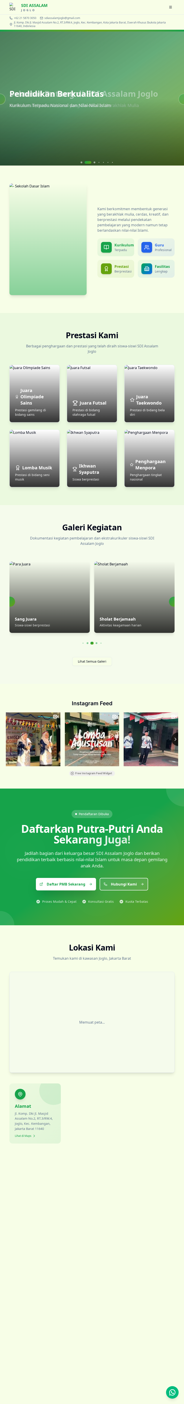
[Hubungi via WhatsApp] (172, 1392)
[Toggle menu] (170, 7)
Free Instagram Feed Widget (93, 773)
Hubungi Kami (124, 884)
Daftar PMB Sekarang (66, 884)
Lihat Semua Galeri (92, 661)
